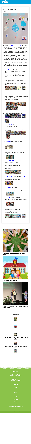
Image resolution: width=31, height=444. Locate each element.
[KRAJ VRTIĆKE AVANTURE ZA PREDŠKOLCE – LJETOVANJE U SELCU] (15, 343)
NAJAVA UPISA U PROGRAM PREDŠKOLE (15, 329)
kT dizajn (20, 411)
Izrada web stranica (24, 411)
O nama (16, 387)
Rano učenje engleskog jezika (16, 404)
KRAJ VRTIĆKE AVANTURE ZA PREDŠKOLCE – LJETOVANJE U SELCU (15, 346)
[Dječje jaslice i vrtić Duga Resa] (5, 2)
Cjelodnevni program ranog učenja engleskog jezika (16, 406)
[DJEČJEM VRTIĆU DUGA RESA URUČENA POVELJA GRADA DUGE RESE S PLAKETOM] (15, 334)
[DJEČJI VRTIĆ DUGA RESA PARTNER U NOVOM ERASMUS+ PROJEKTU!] (15, 319)
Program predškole (15, 401)
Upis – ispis (15, 392)
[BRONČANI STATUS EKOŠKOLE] (15, 351)
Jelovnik (16, 390)
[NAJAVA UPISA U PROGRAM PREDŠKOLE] (15, 326)
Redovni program (15, 399)
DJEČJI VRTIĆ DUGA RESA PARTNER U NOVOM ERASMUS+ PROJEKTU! (15, 322)
